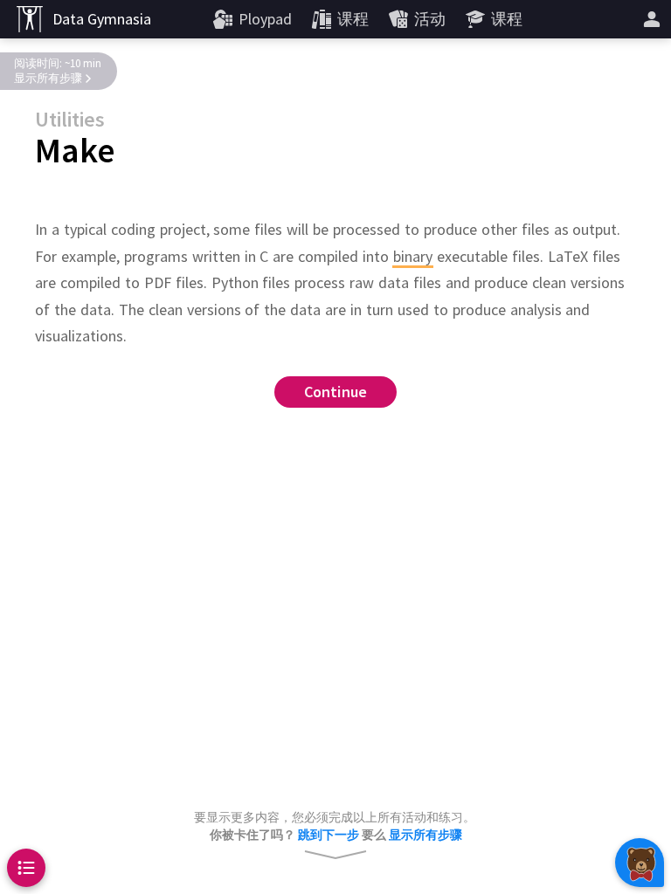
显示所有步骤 (48, 78)
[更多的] (652, 19)
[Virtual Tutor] (639, 862)
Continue (336, 392)
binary (412, 256)
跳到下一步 (328, 834)
